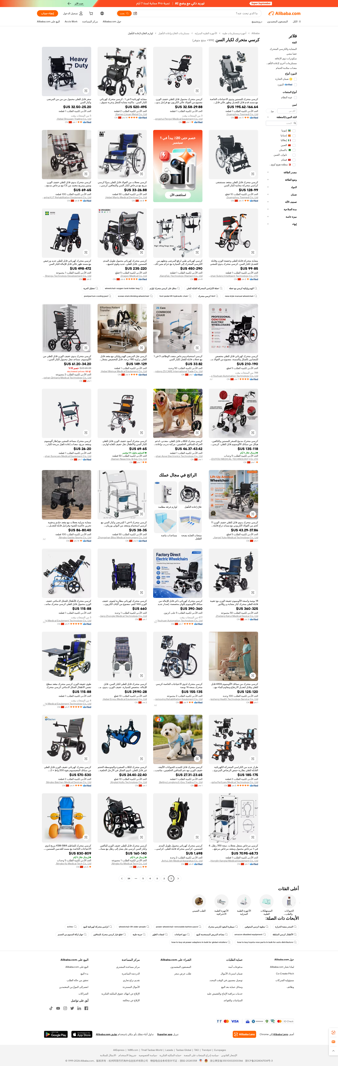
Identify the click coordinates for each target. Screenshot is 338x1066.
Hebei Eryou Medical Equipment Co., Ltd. (124, 699)
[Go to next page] (122, 878)
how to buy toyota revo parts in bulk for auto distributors (265, 942)
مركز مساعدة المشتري (128, 966)
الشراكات (83, 993)
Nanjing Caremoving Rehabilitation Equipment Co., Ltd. (177, 699)
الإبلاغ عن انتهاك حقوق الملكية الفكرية (120, 993)
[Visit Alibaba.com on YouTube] (58, 1008)
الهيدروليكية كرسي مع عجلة (241, 288)
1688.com (132, 1050)
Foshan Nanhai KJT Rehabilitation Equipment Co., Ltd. (66, 197)
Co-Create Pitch (285, 973)
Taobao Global (183, 1050)
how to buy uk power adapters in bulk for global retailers (199, 942)
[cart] (90, 13)
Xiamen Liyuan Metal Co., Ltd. (131, 114)
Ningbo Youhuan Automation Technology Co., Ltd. (233, 375)
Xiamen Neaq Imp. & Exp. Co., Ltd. (129, 459)
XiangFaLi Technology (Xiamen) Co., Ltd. (180, 275)
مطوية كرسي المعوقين (255, 927)
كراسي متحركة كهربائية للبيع (96, 927)
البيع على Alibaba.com (76, 966)
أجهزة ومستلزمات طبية (234, 33)
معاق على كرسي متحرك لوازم (163, 288)
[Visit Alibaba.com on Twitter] (72, 1008)
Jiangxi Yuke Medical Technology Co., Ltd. (235, 537)
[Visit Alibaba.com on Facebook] (86, 1008)
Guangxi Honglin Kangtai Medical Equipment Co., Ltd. (233, 860)
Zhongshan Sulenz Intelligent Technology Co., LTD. (233, 275)
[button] (135, 13)
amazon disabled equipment (248, 934)
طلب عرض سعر (182, 973)
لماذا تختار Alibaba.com (282, 966)
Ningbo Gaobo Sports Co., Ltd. (74, 537)
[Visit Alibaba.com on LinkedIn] (79, 1008)
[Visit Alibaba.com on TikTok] (51, 1008)
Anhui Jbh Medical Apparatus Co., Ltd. (181, 860)
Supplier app (164, 1034)
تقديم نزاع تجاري (131, 980)
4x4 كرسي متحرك (206, 296)
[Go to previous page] (178, 878)
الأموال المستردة (131, 987)
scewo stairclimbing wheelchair (133, 296)
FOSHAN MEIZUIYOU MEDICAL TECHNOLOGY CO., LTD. (233, 459)
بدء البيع (84, 973)
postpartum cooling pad (96, 296)
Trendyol (206, 1050)
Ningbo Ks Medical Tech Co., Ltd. (129, 863)
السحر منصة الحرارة (284, 927)
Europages (220, 1050)
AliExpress (118, 1050)
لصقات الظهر (158, 934)
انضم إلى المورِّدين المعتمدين (73, 987)
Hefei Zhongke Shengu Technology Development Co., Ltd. (66, 275)
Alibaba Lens (280, 1034)
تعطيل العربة (89, 288)
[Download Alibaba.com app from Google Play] (56, 1034)
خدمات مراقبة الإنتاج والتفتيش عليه (225, 993)
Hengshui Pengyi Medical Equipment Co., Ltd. (177, 118)
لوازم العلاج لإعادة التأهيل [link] (140, 33)
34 (129, 878)
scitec (70, 927)
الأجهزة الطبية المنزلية (206, 33)
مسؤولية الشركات (285, 980)
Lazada (169, 1050)
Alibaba (255, 33)
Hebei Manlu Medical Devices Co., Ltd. (126, 197)
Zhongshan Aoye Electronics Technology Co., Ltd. (177, 456)
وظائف (290, 987)
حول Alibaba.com (284, 959)
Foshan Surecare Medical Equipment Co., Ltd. (66, 456)
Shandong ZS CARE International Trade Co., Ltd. (177, 371)
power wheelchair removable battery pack (177, 927)
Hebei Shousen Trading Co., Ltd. (74, 118)
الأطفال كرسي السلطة (283, 934)
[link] (333, 1032)
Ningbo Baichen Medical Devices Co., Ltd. (68, 782)
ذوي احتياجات (180, 934)
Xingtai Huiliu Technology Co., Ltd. (128, 782)
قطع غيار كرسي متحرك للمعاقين (108, 934)
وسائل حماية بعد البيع (232, 987)
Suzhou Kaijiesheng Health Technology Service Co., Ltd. (233, 699)
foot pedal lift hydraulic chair (173, 296)
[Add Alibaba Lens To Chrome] (244, 1034)
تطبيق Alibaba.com (106, 1034)
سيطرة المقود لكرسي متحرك (221, 927)
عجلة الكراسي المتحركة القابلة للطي (203, 288)
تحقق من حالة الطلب (77, 980)
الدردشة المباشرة (131, 973)
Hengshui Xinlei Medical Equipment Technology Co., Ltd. (66, 620)
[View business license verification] (200, 1060)
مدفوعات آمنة (235, 966)
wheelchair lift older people (132, 927)
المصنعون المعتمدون (180, 966)
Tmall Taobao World (151, 1050)
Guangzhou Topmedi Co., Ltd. (242, 114)
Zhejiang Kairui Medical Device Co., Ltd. (236, 616)
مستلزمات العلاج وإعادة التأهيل (173, 33)
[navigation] (281, 456)
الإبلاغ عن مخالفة (131, 1000)
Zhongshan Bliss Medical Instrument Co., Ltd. (122, 537)
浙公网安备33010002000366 (226, 1060)
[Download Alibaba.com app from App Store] (81, 1034)
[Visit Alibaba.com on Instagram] (65, 1008)
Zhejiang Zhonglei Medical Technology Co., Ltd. (122, 616)
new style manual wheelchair (239, 296)
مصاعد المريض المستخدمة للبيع (210, 934)
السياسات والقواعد (233, 1000)
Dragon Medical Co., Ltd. (133, 275)
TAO (196, 1050)
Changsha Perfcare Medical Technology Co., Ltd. (233, 782)
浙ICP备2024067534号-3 (259, 1060)
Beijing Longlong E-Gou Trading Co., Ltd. (180, 782)
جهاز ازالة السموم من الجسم (70, 934)
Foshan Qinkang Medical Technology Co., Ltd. (66, 377)
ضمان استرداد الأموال (232, 973)
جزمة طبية (137, 934)
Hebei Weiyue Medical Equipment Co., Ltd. (124, 371)
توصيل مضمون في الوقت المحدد (226, 980)
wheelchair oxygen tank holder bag (122, 288)
